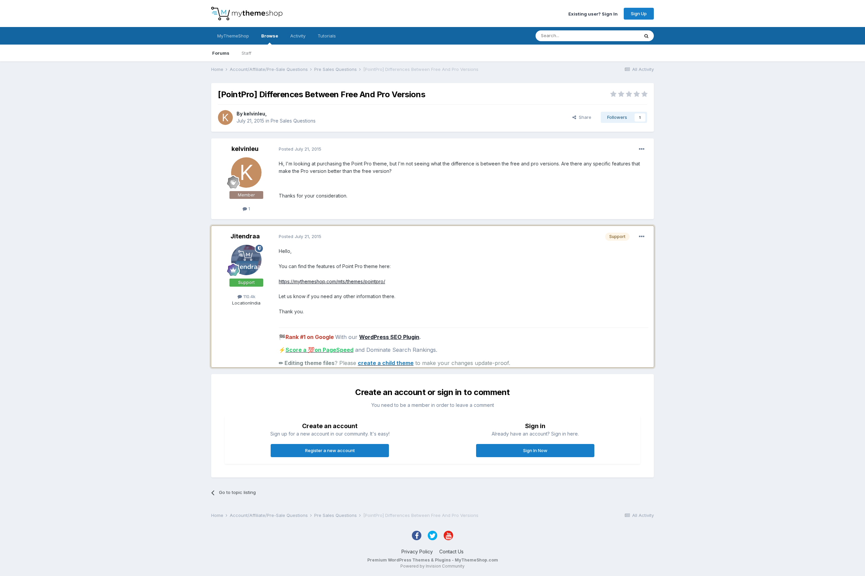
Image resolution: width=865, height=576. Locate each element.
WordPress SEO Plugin (389, 337)
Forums (220, 53)
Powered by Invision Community (432, 566)
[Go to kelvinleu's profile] (225, 117)
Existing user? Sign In (593, 13)
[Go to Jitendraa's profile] (246, 260)
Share (583, 117)
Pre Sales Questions (293, 121)
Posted (300, 149)
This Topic (619, 35)
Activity (297, 35)
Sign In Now (535, 450)
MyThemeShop (233, 35)
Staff (246, 53)
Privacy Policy (417, 551)
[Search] (646, 35)
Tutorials (327, 35)
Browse (269, 35)
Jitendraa (245, 236)
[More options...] (641, 149)
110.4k (248, 296)
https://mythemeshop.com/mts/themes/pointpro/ (332, 281)
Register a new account (330, 450)
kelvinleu (254, 113)
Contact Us (451, 551)
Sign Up (639, 13)
